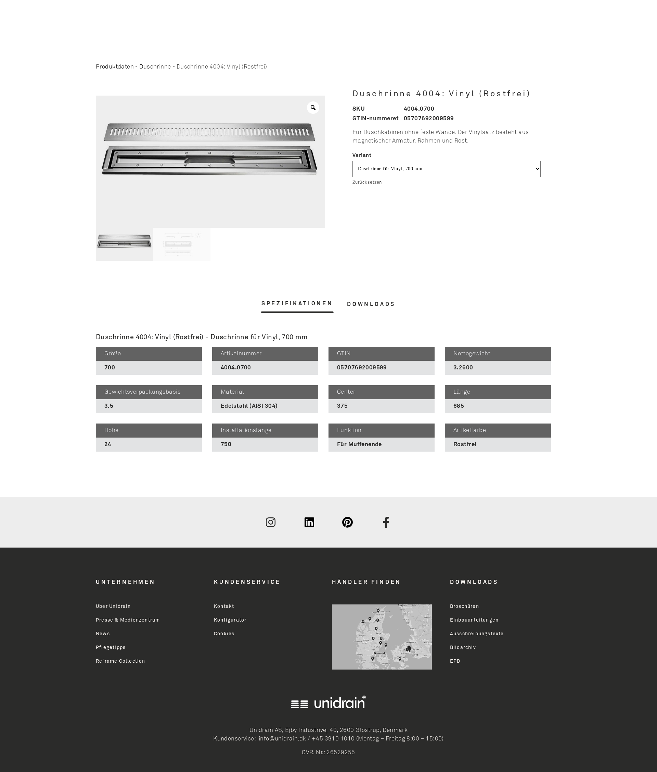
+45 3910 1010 (333, 739)
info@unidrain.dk (282, 739)
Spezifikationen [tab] (297, 303)
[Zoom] (313, 107)
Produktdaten (115, 67)
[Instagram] (270, 522)
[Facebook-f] (386, 522)
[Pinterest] (347, 522)
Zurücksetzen (367, 182)
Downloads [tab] (371, 304)
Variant (361, 155)
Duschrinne (155, 67)
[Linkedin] (309, 522)
